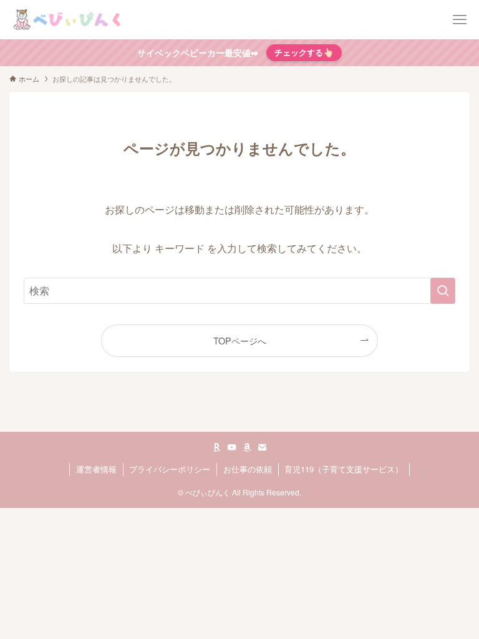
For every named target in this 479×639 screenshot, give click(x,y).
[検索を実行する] (442, 291)
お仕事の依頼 (247, 469)
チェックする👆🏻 (304, 52)
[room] (217, 447)
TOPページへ (239, 340)
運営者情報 (96, 469)
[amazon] (247, 447)
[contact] (262, 447)
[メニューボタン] (459, 19)
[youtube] (232, 447)
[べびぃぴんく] (68, 19)
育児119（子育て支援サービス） (343, 469)
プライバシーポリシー (169, 469)
